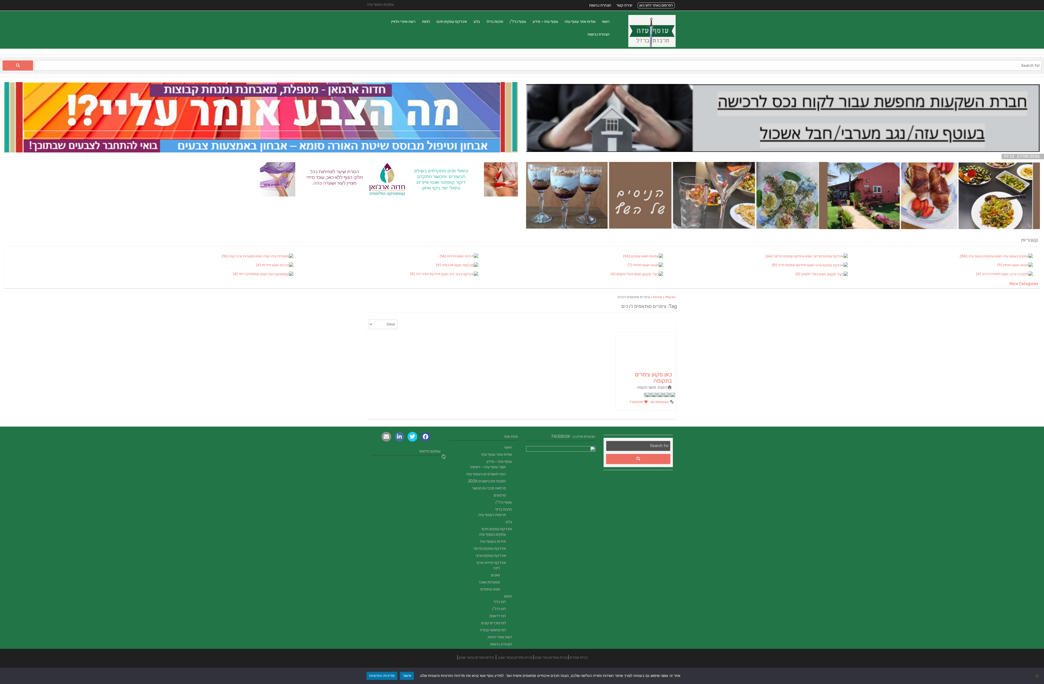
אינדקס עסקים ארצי (491, 555)
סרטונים (500, 495)
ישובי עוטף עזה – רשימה (488, 467)
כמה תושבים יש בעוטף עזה (486, 474)
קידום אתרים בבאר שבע (476, 657)
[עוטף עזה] (652, 45)
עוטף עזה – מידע (545, 21)
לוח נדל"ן (499, 609)
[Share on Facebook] (425, 437)
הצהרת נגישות (600, 5)
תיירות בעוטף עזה (493, 541)
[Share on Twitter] (412, 437)
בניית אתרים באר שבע (551, 657)
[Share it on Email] (386, 437)
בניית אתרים (579, 657)
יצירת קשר (624, 5)
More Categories (1024, 284)
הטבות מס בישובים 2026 (487, 481)
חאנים (495, 575)
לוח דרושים (498, 616)
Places (670, 297)
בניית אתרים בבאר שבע (515, 657)
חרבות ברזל (494, 21)
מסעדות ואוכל (489, 582)
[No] (1037, 676)
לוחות (426, 21)
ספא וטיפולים (490, 589)
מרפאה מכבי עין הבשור (489, 488)
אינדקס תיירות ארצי (491, 562)
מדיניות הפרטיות (381, 675)
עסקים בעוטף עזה (492, 534)
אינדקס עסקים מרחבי (489, 548)
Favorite (637, 402)
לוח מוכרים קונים (493, 623)
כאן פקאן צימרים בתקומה (653, 377)
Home (657, 297)
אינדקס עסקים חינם (452, 21)
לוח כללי (499, 601)
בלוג (476, 21)
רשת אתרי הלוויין (403, 21)
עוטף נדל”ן (518, 21)
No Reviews (660, 402)
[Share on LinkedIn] (399, 437)
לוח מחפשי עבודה (493, 630)
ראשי (606, 21)
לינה (496, 568)
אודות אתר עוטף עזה (580, 21)
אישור (407, 675)
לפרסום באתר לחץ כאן (656, 5)
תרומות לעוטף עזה (492, 515)
